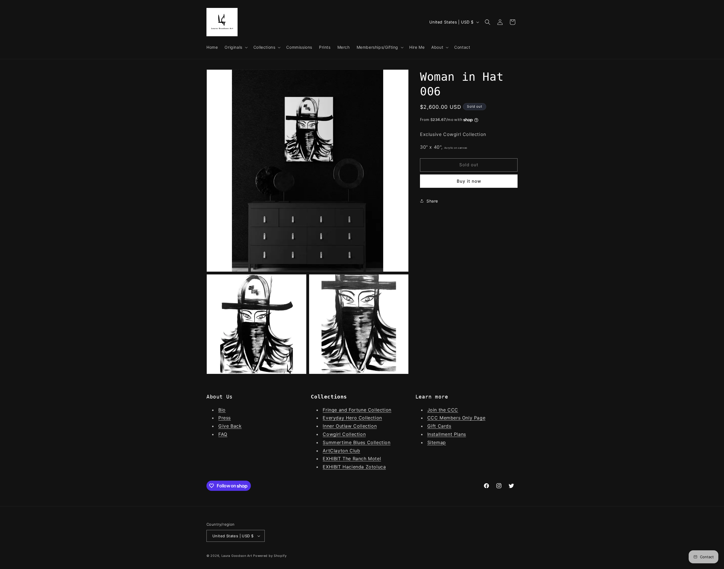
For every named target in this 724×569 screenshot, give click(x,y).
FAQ (222, 434)
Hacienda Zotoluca (364, 467)
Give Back (230, 426)
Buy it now (469, 181)
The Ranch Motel (361, 458)
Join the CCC (442, 410)
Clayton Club (345, 450)
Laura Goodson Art (236, 556)
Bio (222, 410)
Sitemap (436, 442)
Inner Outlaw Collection (350, 426)
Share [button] (432, 201)
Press (224, 418)
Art (326, 450)
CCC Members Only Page (456, 418)
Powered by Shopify (270, 556)
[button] (235, 47)
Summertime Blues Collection (356, 442)
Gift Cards (439, 426)
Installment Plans (446, 434)
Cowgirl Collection (344, 434)
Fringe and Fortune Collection (357, 410)
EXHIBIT (332, 458)
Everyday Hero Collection (352, 418)
